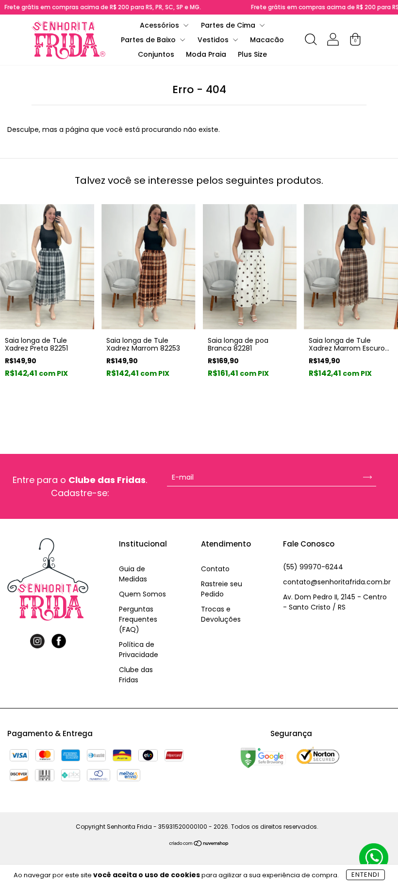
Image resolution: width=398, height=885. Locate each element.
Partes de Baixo (149, 40)
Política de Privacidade (138, 650)
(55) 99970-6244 (313, 567)
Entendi (365, 874)
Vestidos (214, 40)
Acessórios (160, 25)
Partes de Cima (229, 25)
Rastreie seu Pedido (221, 589)
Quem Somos (142, 594)
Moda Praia (206, 54)
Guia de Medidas (133, 574)
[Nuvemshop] (199, 844)
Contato (215, 569)
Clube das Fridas (136, 675)
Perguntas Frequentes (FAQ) (138, 619)
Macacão (267, 40)
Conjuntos (156, 54)
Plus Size (252, 54)
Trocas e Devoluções (221, 614)
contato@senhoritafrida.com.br (337, 582)
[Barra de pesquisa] (310, 41)
